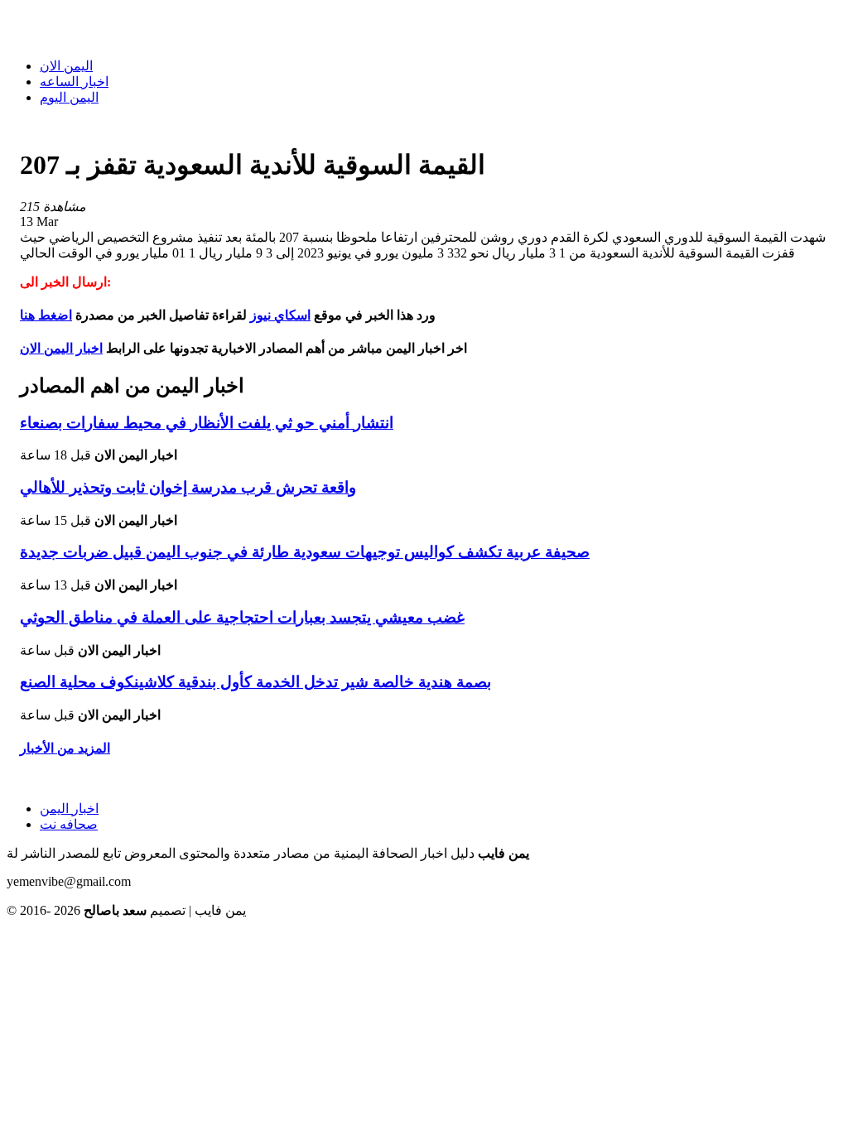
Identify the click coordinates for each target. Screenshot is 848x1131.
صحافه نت (69, 824)
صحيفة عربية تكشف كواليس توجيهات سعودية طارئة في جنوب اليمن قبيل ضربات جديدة (305, 552)
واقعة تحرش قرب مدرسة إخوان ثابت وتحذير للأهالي (188, 487)
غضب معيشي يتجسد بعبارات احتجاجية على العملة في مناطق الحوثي (242, 617)
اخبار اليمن (69, 808)
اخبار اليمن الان (61, 348)
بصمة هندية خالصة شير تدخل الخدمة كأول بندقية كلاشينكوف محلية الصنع (255, 682)
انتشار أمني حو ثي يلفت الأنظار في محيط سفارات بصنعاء (206, 422)
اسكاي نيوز (280, 315)
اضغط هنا (46, 315)
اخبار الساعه (74, 82)
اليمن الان (66, 66)
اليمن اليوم (69, 97)
